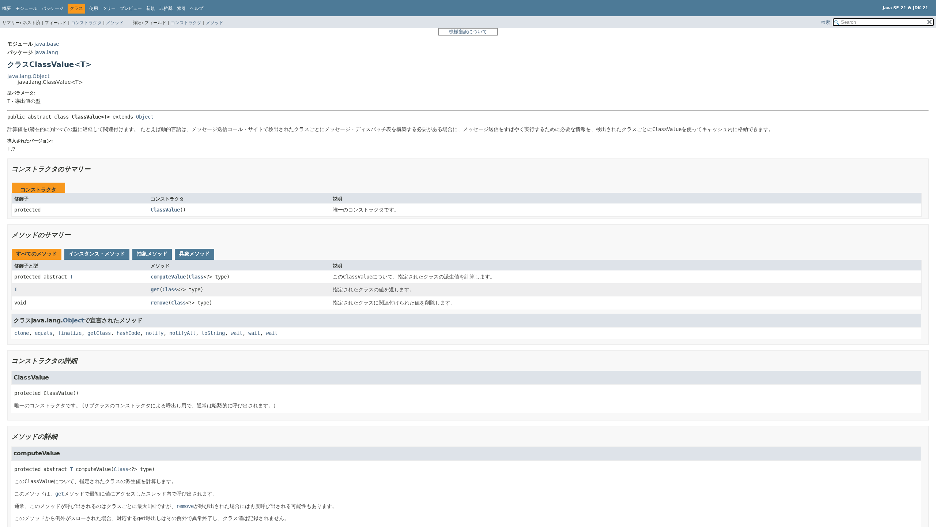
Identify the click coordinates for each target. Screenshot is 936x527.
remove (159, 303)
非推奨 (166, 8)
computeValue (168, 277)
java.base (46, 44)
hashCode (128, 333)
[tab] (36, 254)
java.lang (46, 52)
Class (196, 277)
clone (21, 333)
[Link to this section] (95, 169)
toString (213, 333)
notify (154, 333)
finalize (70, 333)
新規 (150, 8)
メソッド (115, 22)
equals (43, 333)
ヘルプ (196, 8)
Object (145, 117)
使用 (93, 8)
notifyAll (182, 333)
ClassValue (165, 210)
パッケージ (53, 8)
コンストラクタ (86, 22)
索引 (181, 8)
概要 (6, 8)
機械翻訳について (468, 31)
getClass (99, 333)
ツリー (109, 8)
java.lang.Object (28, 76)
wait (236, 333)
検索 (825, 22)
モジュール (26, 8)
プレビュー (131, 8)
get (155, 289)
